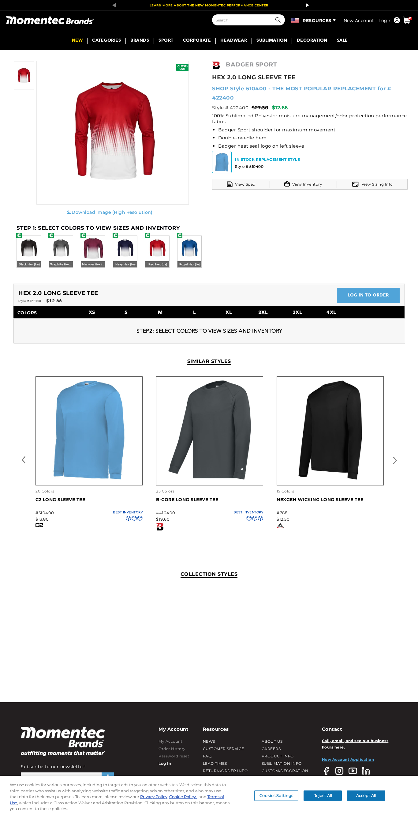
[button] (279, 20)
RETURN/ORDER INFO (225, 770)
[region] (209, 795)
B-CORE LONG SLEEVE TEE (187, 499)
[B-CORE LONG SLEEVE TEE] (210, 479)
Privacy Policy (153, 796)
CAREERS (271, 748)
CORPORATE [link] (197, 40)
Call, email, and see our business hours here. (355, 743)
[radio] (29, 252)
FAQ (207, 756)
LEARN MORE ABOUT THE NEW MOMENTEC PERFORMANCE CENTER (209, 5)
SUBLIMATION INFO (282, 763)
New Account (359, 20)
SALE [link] (342, 40)
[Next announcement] (305, 5)
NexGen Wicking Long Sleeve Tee (320, 499)
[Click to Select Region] (295, 19)
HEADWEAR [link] (233, 40)
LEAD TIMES (215, 763)
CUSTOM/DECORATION (285, 770)
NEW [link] (77, 40)
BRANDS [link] (139, 40)
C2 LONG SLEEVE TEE (60, 499)
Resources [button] (317, 20)
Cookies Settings (276, 795)
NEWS (209, 741)
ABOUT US (272, 741)
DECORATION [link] (312, 40)
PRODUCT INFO (278, 756)
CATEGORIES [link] (106, 40)
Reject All (322, 795)
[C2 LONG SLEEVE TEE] (89, 479)
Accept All (366, 795)
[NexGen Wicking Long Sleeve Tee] (330, 479)
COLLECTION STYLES (209, 574)
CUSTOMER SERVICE (223, 748)
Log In (165, 763)
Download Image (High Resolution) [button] (112, 212)
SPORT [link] (166, 40)
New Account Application (348, 759)
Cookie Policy (183, 796)
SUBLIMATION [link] (271, 40)
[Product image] (24, 88)
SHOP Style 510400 (239, 88)
